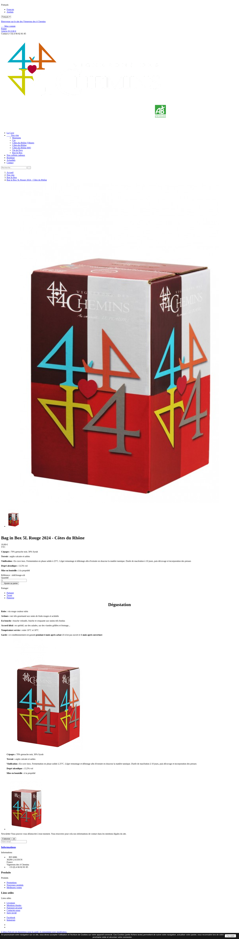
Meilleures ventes (14, 887)
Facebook (11, 917)
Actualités (11, 160)
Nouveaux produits (15, 885)
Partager (10, 593)
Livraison (11, 903)
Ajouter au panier (10, 583)
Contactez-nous (13, 910)
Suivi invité (12, 913)
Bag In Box (17, 153)
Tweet (9, 595)
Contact (10, 162)
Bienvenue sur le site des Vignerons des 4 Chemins (23, 21)
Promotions (12, 882)
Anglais (10, 12)
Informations (8, 847)
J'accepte (230, 936)
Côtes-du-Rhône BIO (21, 148)
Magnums (16, 138)
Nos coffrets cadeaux (16, 155)
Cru (13, 140)
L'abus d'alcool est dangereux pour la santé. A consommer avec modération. (34, 932)
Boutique (11, 158)
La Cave (10, 133)
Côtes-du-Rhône (19, 145)
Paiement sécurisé (14, 908)
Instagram (11, 920)
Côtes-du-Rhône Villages (23, 143)
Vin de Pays (17, 150)
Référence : (6, 575)
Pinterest (10, 598)
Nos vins (13, 135)
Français (10, 9)
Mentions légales (14, 905)
